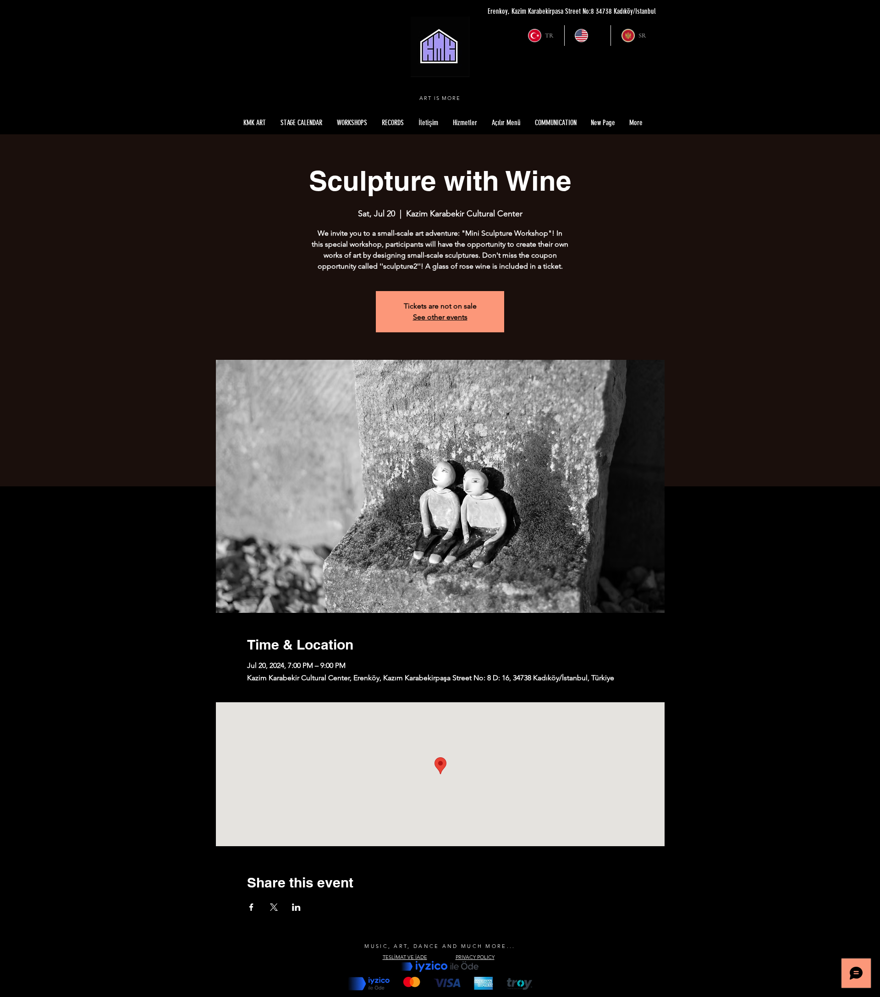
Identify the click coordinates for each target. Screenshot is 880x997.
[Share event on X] (274, 907)
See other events (440, 317)
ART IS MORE (440, 98)
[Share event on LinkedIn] (296, 907)
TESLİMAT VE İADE (405, 957)
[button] (506, 122)
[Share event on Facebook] (251, 907)
